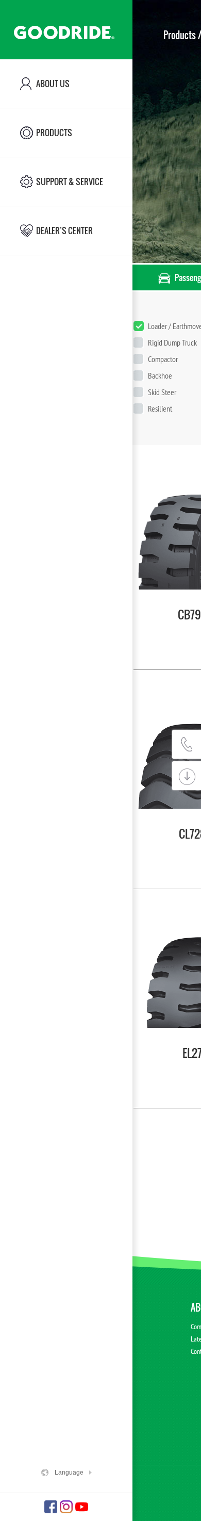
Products (179, 35)
